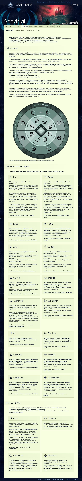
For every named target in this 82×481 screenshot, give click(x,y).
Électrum (52, 333)
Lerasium (18, 455)
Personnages (33, 26)
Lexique (58, 26)
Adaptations (50, 26)
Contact (68, 479)
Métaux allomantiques (17, 166)
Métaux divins (13, 403)
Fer (15, 177)
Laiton (51, 247)
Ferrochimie (19, 30)
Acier (50, 177)
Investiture (25, 26)
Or (14, 333)
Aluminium (18, 301)
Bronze (51, 278)
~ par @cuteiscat (55, 23)
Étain (15, 224)
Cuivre (16, 278)
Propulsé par (65, 23)
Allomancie (9, 30)
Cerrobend (53, 377)
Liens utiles (46, 479)
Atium (16, 418)
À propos (75, 479)
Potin (50, 224)
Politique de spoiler (58, 479)
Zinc (15, 247)
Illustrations (42, 26)
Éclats (38, 30)
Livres (17, 26)
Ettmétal (52, 455)
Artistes (39, 479)
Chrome (17, 354)
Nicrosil (51, 354)
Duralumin (53, 301)
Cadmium (18, 377)
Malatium (52, 418)
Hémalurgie (30, 30)
